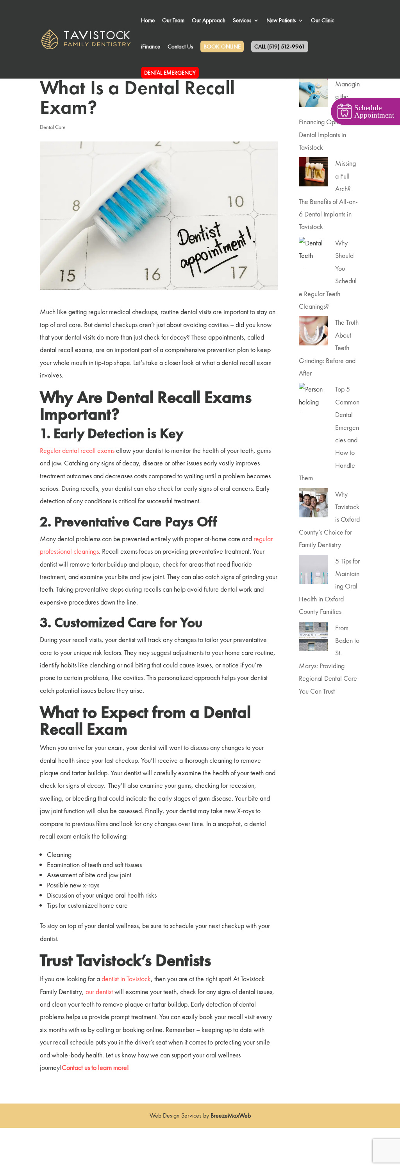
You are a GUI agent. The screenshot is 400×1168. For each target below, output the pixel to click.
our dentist (99, 991)
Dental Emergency (170, 73)
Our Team (173, 21)
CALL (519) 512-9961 (279, 46)
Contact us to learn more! (96, 1067)
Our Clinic (322, 21)
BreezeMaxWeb (231, 1115)
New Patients (281, 21)
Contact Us (180, 47)
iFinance (150, 47)
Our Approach (208, 21)
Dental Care (53, 127)
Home (148, 21)
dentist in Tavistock (126, 978)
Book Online (222, 46)
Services (242, 21)
